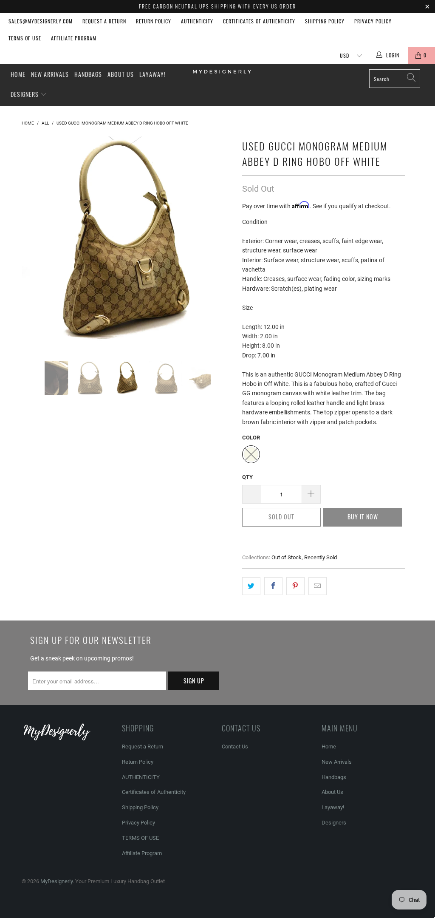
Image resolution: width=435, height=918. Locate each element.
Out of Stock (286, 557)
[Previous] (33, 242)
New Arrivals (50, 74)
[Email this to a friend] (317, 586)
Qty (247, 477)
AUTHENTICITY (197, 21)
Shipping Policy (325, 21)
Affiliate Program (73, 38)
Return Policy (153, 21)
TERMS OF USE (24, 38)
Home (18, 74)
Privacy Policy (373, 21)
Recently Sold (320, 557)
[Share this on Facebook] (273, 586)
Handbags (88, 74)
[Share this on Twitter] (251, 586)
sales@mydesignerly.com (40, 21)
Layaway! (152, 74)
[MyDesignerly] (221, 71)
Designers (25, 94)
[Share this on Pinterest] (295, 586)
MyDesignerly (56, 881)
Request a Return (104, 21)
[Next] (222, 242)
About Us (120, 74)
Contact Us (235, 746)
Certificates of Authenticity (259, 21)
